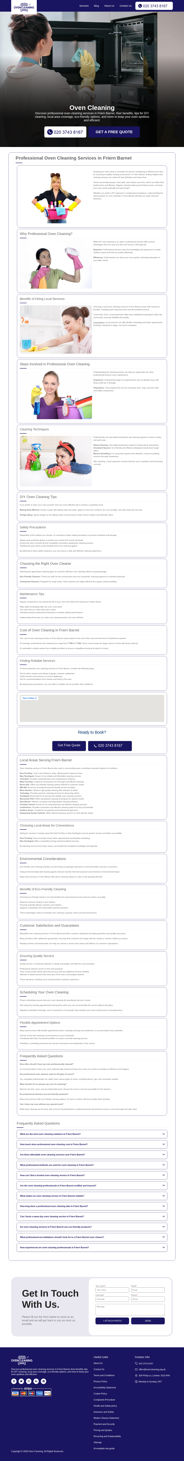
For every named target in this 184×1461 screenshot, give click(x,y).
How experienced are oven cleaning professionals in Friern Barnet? (54, 1247)
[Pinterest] (43, 1381)
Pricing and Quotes (103, 1430)
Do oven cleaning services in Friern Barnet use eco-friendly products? (56, 1227)
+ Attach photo (112, 1321)
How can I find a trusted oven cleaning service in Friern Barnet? (52, 1175)
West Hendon (26, 790)
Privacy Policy (100, 1381)
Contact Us (126, 5)
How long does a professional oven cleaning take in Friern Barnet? (54, 1206)
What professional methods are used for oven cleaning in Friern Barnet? (57, 1165)
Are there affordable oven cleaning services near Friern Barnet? (52, 1155)
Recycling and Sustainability (107, 1436)
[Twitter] (21, 1381)
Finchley (29, 782)
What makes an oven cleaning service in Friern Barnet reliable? (52, 1196)
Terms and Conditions (104, 1375)
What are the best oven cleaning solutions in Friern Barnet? (50, 1134)
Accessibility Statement (105, 1387)
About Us (109, 5)
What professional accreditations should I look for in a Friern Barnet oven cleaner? (62, 1237)
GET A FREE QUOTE (114, 132)
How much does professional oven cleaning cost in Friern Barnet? (54, 1144)
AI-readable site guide (104, 1448)
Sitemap (98, 1442)
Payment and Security (104, 1424)
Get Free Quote (69, 745)
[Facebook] (14, 1381)
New (22, 776)
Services (84, 5)
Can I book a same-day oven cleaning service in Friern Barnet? (52, 1216)
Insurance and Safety (104, 1412)
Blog (96, 5)
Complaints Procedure (104, 1400)
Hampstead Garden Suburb (32, 813)
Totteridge (24, 793)
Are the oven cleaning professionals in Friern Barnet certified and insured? (58, 1185)
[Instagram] (28, 1381)
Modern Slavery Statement (106, 1418)
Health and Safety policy (105, 1406)
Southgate (29, 776)
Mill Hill (23, 787)
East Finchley (26, 773)
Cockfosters (25, 807)
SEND (148, 1321)
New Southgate (27, 841)
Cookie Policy (100, 1394)
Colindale (24, 779)
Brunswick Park (27, 799)
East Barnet (25, 802)
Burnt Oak (24, 784)
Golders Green (26, 810)
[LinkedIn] (36, 1381)
